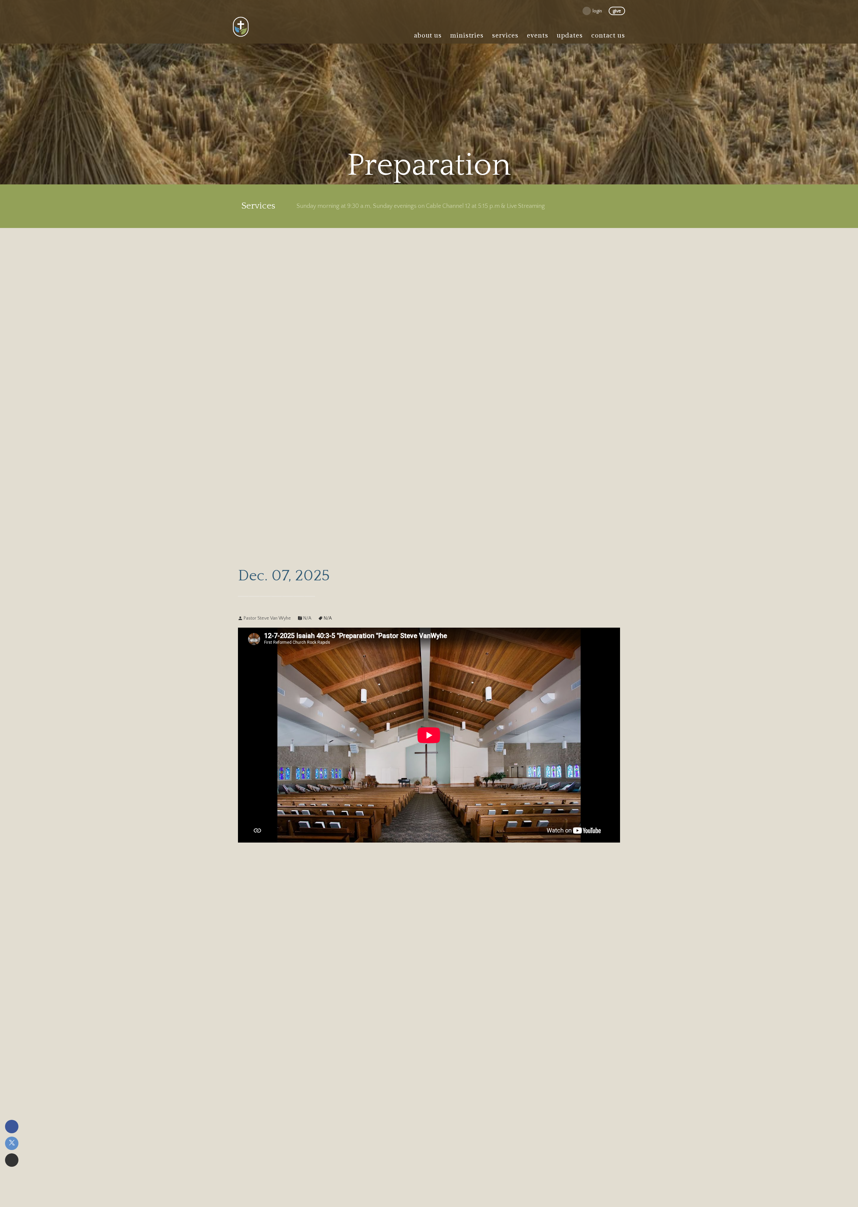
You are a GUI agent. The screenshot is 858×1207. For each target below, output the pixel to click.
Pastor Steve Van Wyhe (267, 618)
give (617, 11)
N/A (307, 618)
